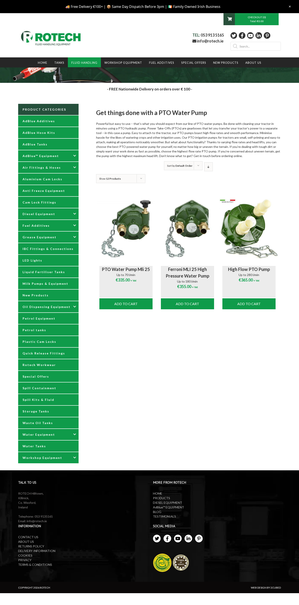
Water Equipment (39, 434)
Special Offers (36, 376)
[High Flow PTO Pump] (249, 229)
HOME (157, 493)
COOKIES (25, 555)
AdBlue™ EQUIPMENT (168, 507)
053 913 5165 (212, 35)
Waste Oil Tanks (38, 423)
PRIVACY (25, 560)
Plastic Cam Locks (39, 341)
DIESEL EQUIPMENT (167, 502)
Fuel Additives (36, 225)
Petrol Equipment (39, 318)
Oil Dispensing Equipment (46, 307)
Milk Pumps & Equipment (45, 283)
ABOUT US (26, 541)
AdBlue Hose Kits (39, 132)
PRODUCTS (161, 498)
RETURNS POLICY (31, 546)
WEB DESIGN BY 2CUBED (266, 587)
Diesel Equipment (39, 214)
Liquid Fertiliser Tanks (44, 272)
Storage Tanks (36, 411)
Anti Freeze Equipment (44, 191)
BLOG (157, 512)
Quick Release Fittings (44, 353)
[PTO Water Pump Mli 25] (126, 229)
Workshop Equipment (42, 458)
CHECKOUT (255, 17)
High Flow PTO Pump (249, 269)
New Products (36, 295)
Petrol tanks (34, 330)
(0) (264, 17)
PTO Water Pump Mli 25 (126, 269)
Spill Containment (39, 388)
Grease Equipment (39, 237)
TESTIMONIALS (164, 516)
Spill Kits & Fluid (38, 400)
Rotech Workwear (39, 365)
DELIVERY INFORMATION (36, 551)
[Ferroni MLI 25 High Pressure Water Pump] (187, 229)
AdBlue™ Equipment (41, 156)
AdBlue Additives (39, 121)
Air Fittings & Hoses (42, 167)
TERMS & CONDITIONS (35, 564)
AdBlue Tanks (35, 144)
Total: (257, 21)
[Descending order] (208, 166)
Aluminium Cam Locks (42, 179)
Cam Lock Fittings (39, 202)
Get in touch (202, 156)
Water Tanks (34, 446)
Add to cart (126, 304)
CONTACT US (28, 537)
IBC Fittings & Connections (48, 249)
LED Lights (32, 260)
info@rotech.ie (209, 41)
